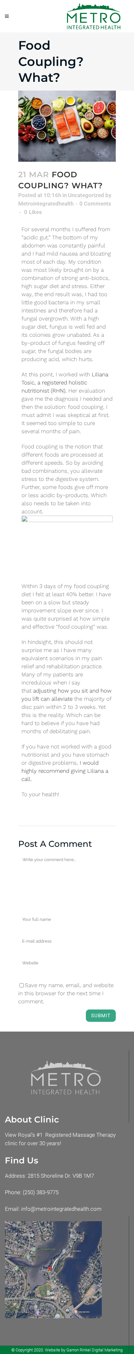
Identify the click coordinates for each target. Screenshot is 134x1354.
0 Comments (95, 203)
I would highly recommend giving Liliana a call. (64, 770)
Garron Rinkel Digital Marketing (94, 1350)
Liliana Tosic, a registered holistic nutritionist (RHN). (64, 382)
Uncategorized (86, 195)
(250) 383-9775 (41, 1192)
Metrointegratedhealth (46, 203)
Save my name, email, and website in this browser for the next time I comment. (66, 993)
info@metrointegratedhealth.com (61, 1209)
